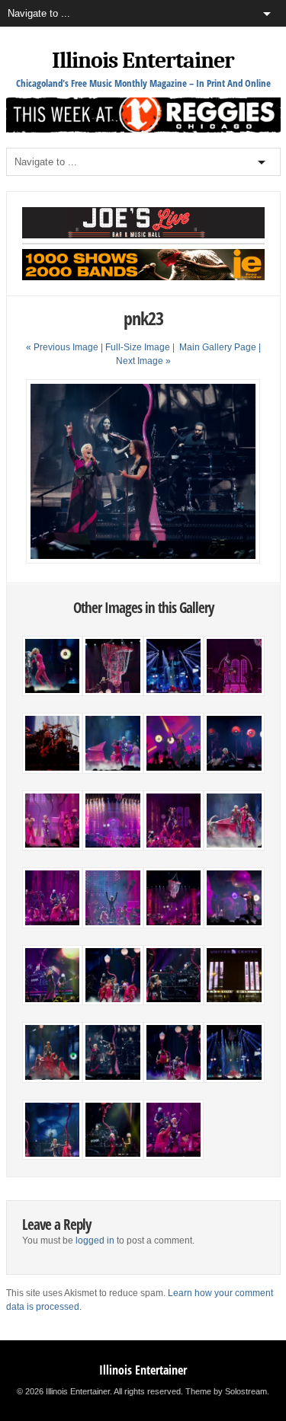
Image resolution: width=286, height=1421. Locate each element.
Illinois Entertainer (143, 60)
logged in (95, 1240)
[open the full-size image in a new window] (143, 560)
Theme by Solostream (226, 1391)
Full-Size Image (137, 347)
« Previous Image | (65, 347)
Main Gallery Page (217, 347)
